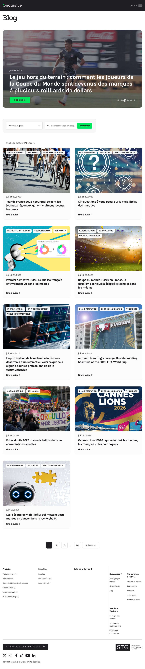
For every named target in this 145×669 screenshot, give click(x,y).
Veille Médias (8, 579)
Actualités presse (134, 582)
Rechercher (84, 125)
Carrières (130, 591)
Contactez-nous (133, 600)
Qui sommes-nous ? (133, 575)
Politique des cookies (114, 617)
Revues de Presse (44, 579)
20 (77, 545)
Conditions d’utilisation (114, 632)
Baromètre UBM (44, 583)
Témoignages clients (114, 580)
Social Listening (9, 588)
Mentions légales (113, 609)
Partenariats (132, 586)
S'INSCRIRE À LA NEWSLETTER (23, 647)
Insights (41, 574)
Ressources (114, 574)
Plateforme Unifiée (10, 574)
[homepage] (20, 6)
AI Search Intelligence (11, 597)
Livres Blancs (114, 586)
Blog (111, 591)
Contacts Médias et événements (15, 583)
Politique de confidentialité (115, 624)
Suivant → (91, 545)
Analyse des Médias (10, 592)
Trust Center (132, 595)
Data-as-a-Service (82, 569)
